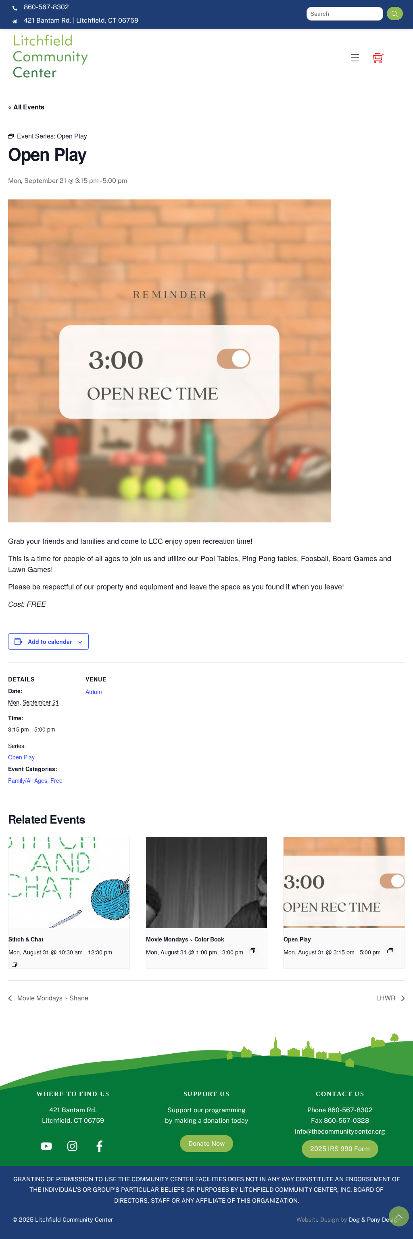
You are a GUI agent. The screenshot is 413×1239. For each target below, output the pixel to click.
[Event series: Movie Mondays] (252, 950)
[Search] (395, 13)
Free (56, 780)
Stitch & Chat (25, 939)
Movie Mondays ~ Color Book (185, 939)
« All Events (26, 106)
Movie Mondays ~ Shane (52, 997)
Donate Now (206, 1143)
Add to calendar (50, 641)
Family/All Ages (27, 780)
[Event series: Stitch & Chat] (14, 964)
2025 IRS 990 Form (340, 1149)
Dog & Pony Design (374, 1219)
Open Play (21, 757)
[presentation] (68, 882)
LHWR (386, 997)
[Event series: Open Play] (390, 950)
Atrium (94, 692)
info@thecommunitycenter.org (340, 1131)
